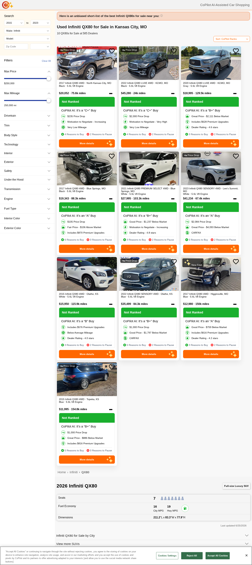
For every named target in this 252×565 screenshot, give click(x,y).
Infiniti (74, 472)
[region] (126, 555)
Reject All (192, 555)
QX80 (85, 472)
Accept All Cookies (217, 555)
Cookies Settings (167, 555)
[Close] (246, 555)
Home (62, 472)
